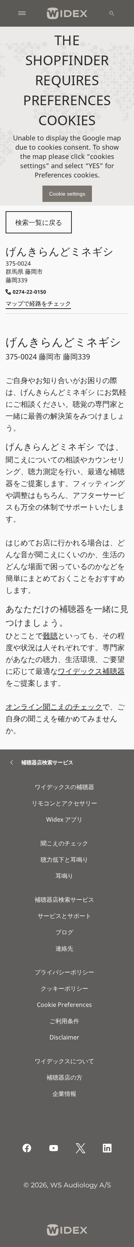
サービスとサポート (64, 916)
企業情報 (64, 1094)
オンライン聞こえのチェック (54, 707)
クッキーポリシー (64, 988)
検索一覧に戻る (38, 222)
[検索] (111, 13)
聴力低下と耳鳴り (64, 859)
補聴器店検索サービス (64, 899)
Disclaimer (64, 1037)
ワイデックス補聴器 (91, 671)
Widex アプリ (64, 819)
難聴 (50, 636)
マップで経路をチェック (38, 303)
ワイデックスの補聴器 (64, 787)
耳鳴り (64, 876)
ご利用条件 (64, 1021)
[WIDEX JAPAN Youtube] (54, 1148)
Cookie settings (67, 194)
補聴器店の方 (64, 1077)
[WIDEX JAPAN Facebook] (27, 1148)
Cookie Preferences (64, 1005)
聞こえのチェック (64, 843)
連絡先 (64, 948)
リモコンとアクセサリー (64, 803)
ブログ (64, 932)
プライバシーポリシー (64, 972)
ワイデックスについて (64, 1061)
